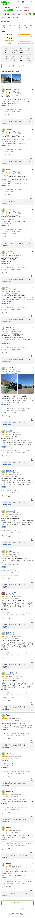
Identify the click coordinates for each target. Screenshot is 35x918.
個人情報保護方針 (21, 914)
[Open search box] (3, 66)
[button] (6, 78)
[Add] (31, 18)
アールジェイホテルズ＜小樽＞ (10, 17)
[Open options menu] (32, 89)
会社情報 (11, 914)
